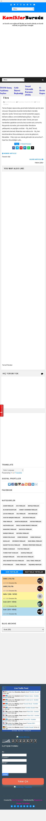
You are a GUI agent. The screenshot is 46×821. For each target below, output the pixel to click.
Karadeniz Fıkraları (9, 529)
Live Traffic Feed (21, 688)
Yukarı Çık (23, 781)
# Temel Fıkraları (25, 144)
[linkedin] (24, 4)
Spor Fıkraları (8, 564)
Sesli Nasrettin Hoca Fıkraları (13, 560)
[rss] (31, 4)
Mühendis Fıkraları (18, 541)
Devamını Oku (13, 583)
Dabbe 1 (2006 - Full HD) (10, 594)
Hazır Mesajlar (8, 525)
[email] (34, 4)
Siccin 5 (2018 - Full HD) (9, 609)
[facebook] (18, 4)
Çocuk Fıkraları (8, 513)
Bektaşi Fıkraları (33, 506)
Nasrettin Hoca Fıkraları (11, 545)
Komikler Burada (34, 692)
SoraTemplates (17, 800)
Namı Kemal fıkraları (35, 541)
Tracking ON (27, 730)
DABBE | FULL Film (8, 586)
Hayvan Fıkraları (35, 521)
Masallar (6, 541)
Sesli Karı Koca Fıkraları (25, 557)
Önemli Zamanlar (9, 549)
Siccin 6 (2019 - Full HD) (9, 602)
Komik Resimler (23, 537)
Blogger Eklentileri (9, 510)
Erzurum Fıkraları (29, 517)
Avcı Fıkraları (20, 506)
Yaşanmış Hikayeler (35, 564)
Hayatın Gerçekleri (21, 521)
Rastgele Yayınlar (34, 572)
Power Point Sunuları (10, 553)
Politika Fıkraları (23, 549)
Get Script (14, 730)
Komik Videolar (35, 537)
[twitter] (14, 4)
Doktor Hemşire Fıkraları (11, 517)
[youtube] (11, 4)
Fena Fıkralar (7, 521)
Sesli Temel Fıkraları (34, 560)
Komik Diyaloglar (9, 537)
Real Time (20, 730)
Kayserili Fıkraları (22, 533)
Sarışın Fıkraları (8, 557)
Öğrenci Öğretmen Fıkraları (32, 545)
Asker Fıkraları (8, 506)
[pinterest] (27, 4)
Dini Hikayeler (32, 513)
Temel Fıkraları (21, 564)
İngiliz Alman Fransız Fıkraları (26, 525)
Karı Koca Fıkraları (25, 529)
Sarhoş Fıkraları (26, 553)
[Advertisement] (23, 53)
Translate (18, 473)
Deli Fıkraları (21, 513)
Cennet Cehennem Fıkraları (28, 510)
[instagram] (21, 4)
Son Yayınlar (12, 572)
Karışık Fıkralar (8, 533)
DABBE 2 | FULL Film (8, 579)
